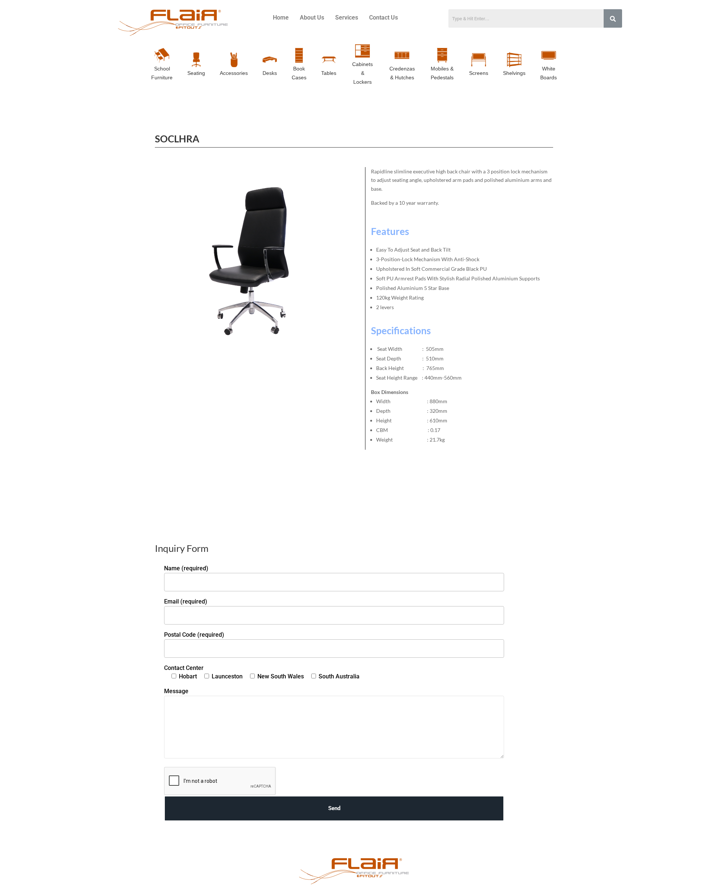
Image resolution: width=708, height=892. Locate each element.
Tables (328, 73)
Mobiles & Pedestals (442, 73)
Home (281, 17)
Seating (196, 73)
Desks (270, 73)
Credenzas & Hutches (402, 73)
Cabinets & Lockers (362, 73)
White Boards (548, 73)
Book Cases (299, 73)
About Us (312, 17)
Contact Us (383, 17)
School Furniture (162, 73)
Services (346, 17)
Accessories (234, 73)
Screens (478, 73)
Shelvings (514, 73)
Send (334, 808)
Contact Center (184, 667)
